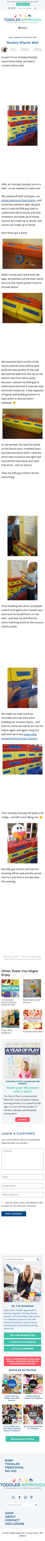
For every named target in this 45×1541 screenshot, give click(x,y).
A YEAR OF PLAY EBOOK (23, 1342)
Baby (9, 1460)
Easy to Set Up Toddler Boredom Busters (12, 1398)
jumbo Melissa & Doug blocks (18, 200)
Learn (26, 959)
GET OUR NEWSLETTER (22, 1335)
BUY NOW (22, 1120)
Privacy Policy (32, 1533)
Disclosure (14, 1523)
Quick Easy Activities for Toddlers (33, 1427)
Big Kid (34, 957)
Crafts (6, 959)
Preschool (14, 1467)
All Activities (27, 957)
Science (38, 959)
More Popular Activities (22, 1439)
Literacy (31, 959)
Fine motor (19, 959)
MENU (24, 28)
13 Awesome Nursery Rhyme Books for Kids (8, 1002)
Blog (39, 957)
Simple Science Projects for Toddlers (33, 1397)
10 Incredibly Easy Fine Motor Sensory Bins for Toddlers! (12, 1428)
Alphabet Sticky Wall (32, 1031)
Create (12, 959)
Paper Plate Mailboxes (6, 1031)
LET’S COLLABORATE (22, 1348)
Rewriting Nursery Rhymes (31, 1001)
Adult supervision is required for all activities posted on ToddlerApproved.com (23, 1361)
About (10, 1516)
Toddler (12, 1464)
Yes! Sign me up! (23, 4)
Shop (9, 1513)
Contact (12, 1520)
